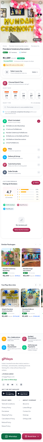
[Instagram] (3, 384)
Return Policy (6, 426)
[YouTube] (12, 384)
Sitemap (26, 415)
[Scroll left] (35, 244)
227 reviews (13, 52)
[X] (17, 384)
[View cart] (40, 2)
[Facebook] (8, 384)
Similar (38, 39)
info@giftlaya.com (8, 377)
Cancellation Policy (8, 419)
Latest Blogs (27, 407)
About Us (26, 404)
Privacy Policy (6, 407)
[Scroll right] (40, 244)
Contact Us (27, 411)
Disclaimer (5, 411)
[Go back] (2, 2)
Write (37, 183)
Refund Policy (6, 422)
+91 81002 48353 (7, 374)
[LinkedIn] (21, 384)
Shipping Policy (7, 415)
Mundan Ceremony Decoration (19, 46)
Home (5, 46)
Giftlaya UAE (27, 419)
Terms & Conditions (8, 404)
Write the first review (22, 230)
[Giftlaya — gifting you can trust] (7, 359)
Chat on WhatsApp (10, 379)
